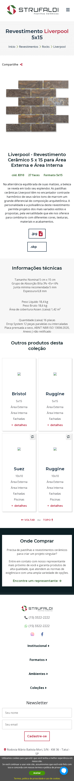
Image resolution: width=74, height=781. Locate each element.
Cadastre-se (37, 736)
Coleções (37, 688)
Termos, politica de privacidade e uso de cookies (37, 778)
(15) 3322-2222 (39, 617)
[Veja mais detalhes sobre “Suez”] (19, 449)
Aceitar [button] (37, 772)
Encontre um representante (35, 581)
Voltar (29, 520)
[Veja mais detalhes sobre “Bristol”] (19, 374)
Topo (47, 520)
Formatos (37, 660)
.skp (33, 247)
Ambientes (37, 674)
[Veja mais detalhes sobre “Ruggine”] (55, 374)
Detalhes (20, 425)
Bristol (19, 393)
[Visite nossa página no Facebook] (42, 634)
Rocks (46, 47)
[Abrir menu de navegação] (68, 10)
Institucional (37, 646)
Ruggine (55, 393)
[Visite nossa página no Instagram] (32, 634)
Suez (19, 468)
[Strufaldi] (32, 9)
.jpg (34, 234)
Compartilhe (10, 64)
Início (11, 47)
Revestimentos (28, 47)
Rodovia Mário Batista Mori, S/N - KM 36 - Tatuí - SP (38, 752)
